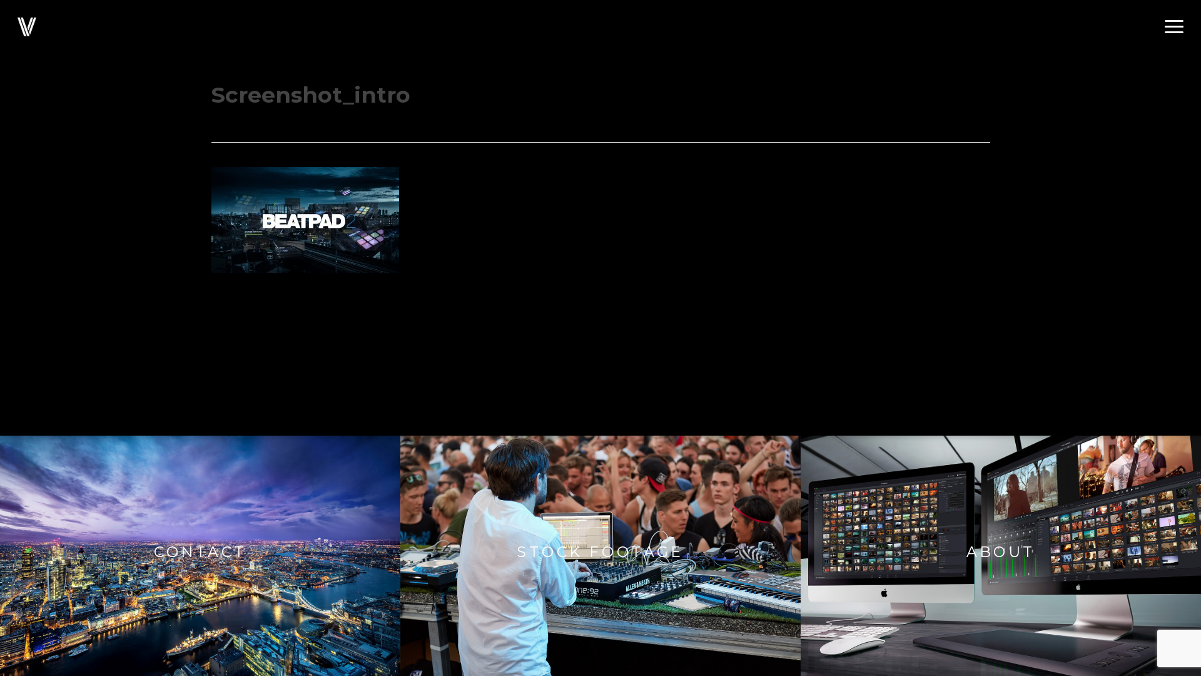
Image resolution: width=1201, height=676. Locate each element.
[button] (1174, 27)
